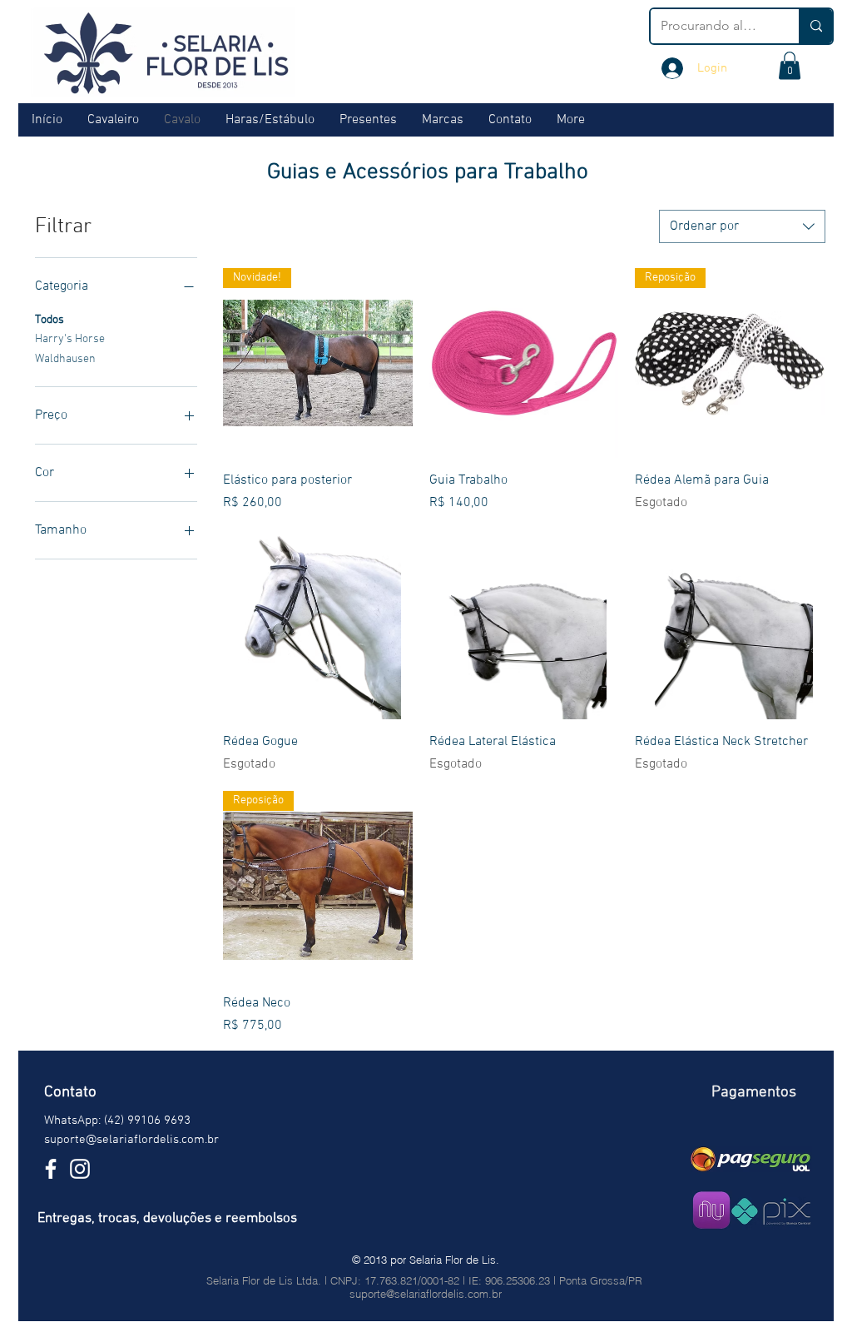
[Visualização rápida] (524, 363)
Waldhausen (65, 359)
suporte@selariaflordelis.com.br (131, 1139)
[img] (751, 1158)
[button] (789, 65)
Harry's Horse (70, 339)
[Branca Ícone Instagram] (80, 1169)
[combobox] (742, 226)
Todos (49, 320)
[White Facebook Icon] (50, 1169)
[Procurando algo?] (815, 26)
